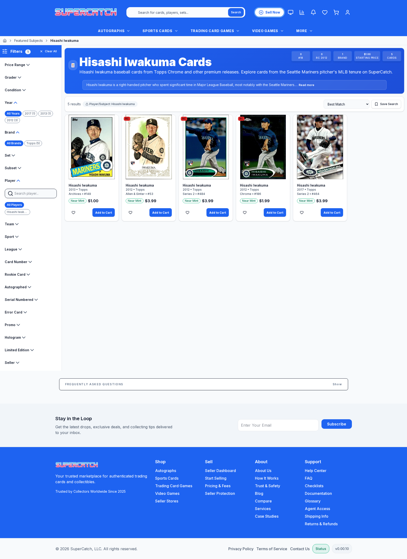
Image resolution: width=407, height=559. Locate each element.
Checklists (314, 485)
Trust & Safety (267, 485)
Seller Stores (166, 501)
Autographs (165, 470)
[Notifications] (313, 12)
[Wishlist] (325, 12)
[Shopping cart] (336, 12)
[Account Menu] (347, 12)
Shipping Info (316, 516)
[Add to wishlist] (73, 212)
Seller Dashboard (220, 470)
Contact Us (300, 548)
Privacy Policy (241, 548)
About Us (263, 470)
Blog (259, 493)
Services (263, 508)
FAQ (308, 478)
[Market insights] (302, 12)
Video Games (167, 493)
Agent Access (317, 508)
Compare (263, 501)
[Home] (5, 41)
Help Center (315, 470)
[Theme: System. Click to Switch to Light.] (290, 12)
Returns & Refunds (321, 523)
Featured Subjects (28, 41)
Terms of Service (271, 548)
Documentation (318, 493)
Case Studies (266, 516)
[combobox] (185, 12)
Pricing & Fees (217, 485)
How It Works (266, 478)
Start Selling (215, 478)
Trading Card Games (173, 485)
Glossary (313, 501)
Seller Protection (220, 493)
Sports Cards (166, 478)
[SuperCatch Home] (85, 12)
